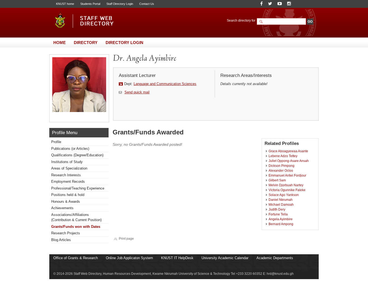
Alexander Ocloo (281, 170)
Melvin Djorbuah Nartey (286, 185)
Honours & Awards (65, 201)
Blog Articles (61, 240)
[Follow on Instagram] (289, 3)
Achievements (62, 208)
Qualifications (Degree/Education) (77, 155)
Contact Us (146, 3)
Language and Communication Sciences (165, 84)
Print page (126, 238)
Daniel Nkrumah (281, 199)
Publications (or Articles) (70, 149)
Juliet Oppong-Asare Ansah (289, 160)
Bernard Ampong (281, 224)
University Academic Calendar (225, 258)
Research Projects (65, 233)
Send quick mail (137, 92)
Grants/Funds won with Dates (75, 227)
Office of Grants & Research (75, 258)
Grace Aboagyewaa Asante (288, 151)
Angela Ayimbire (281, 219)
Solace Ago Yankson (284, 195)
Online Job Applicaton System (129, 258)
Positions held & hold (67, 195)
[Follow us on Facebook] (261, 3)
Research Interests (66, 175)
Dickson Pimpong (281, 165)
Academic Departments (274, 258)
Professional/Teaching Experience (77, 188)
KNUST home (65, 3)
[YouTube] (279, 3)
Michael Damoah (281, 204)
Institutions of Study (67, 162)
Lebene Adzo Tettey (283, 156)
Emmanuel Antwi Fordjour (287, 175)
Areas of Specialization (69, 168)
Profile (56, 142)
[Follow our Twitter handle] (270, 3)
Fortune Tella (278, 214)
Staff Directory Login (119, 3)
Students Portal (90, 3)
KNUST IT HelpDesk (177, 258)
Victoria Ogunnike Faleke (287, 190)
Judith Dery (277, 209)
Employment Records (68, 182)
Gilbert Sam (277, 180)
